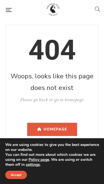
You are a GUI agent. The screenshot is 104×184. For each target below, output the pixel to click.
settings (33, 164)
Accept (16, 175)
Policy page (39, 159)
